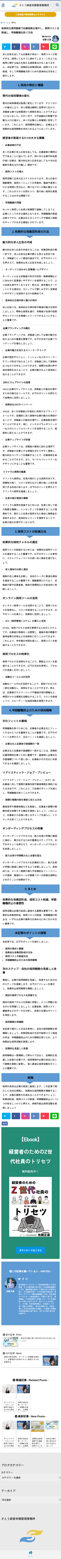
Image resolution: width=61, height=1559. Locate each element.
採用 (4, 1123)
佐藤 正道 (47, 39)
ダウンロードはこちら (30, 1250)
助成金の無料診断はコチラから (31, 14)
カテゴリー (7, 1472)
